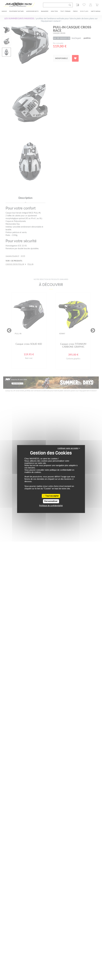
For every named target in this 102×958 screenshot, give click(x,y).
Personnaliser (51, 501)
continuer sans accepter (68, 448)
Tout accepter (52, 496)
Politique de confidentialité (51, 506)
